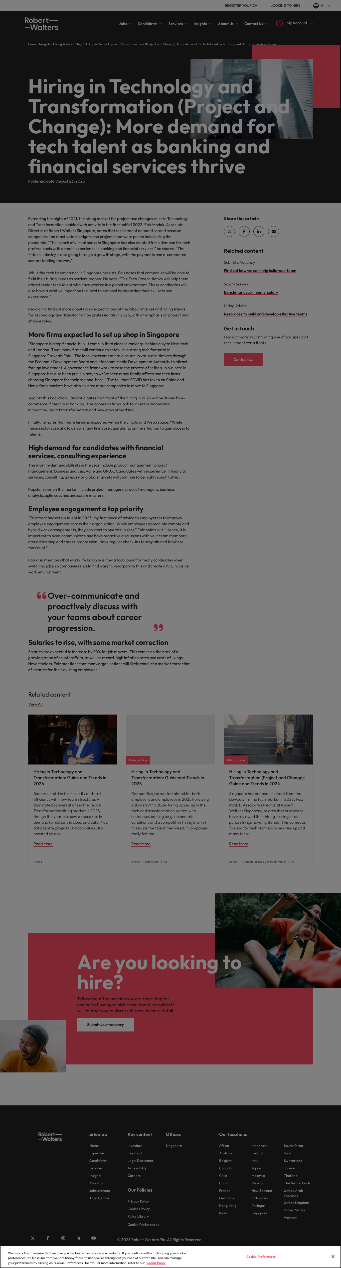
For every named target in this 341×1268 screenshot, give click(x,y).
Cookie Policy (156, 1263)
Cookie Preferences (261, 1256)
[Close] (333, 1256)
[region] (170, 1257)
